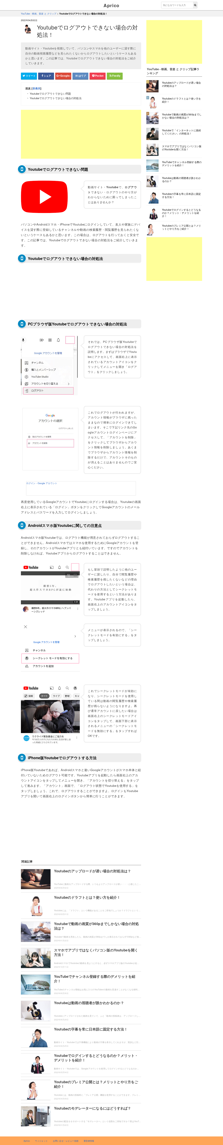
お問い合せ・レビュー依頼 (65, 1140)
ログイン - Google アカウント (41, 483)
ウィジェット (41, 1140)
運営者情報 (89, 1140)
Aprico (111, 5)
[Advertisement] (81, 134)
